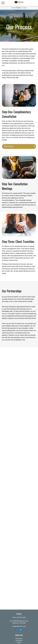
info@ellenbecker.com (19, 626)
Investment (19, 640)
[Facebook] (17, 629)
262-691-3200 (21, 617)
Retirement (19, 638)
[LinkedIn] (20, 629)
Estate (19, 642)
